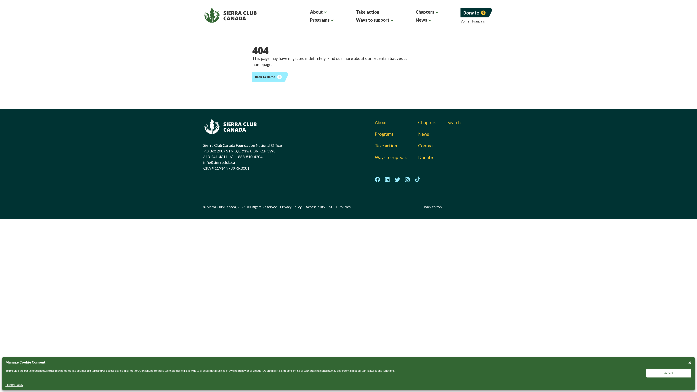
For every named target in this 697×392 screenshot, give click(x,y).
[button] (690, 362)
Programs (319, 20)
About (316, 12)
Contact (426, 145)
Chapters (425, 12)
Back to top (433, 207)
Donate (471, 13)
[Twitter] (397, 179)
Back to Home (265, 77)
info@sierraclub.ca (219, 162)
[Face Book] (377, 179)
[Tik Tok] (417, 179)
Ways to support (372, 20)
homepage (261, 64)
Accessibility (315, 207)
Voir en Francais (472, 21)
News (421, 20)
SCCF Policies (340, 207)
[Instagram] (407, 179)
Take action (367, 12)
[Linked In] (387, 179)
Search (454, 122)
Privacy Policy (14, 384)
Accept (668, 373)
